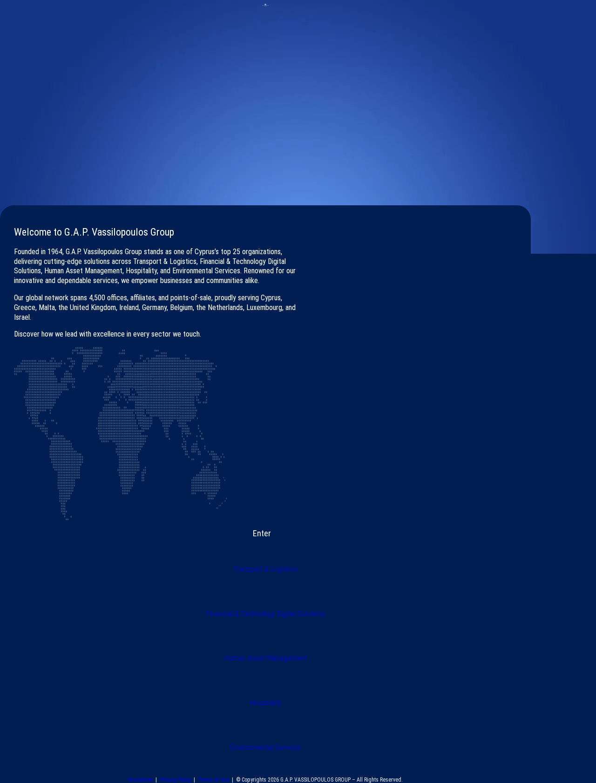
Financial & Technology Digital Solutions (265, 613)
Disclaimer (142, 779)
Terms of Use (213, 779)
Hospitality (265, 702)
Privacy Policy (175, 779)
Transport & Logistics (265, 569)
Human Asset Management (265, 658)
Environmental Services (265, 747)
